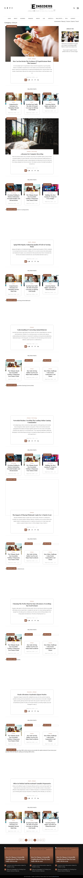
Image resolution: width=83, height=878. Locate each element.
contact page (74, 51)
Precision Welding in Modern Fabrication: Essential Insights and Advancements (13, 197)
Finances (30, 18)
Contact (73, 18)
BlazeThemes (56, 876)
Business (22, 18)
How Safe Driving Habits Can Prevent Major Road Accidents (32, 372)
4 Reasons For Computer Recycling (32, 154)
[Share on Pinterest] (35, 80)
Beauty (63, 21)
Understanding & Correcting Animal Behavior (32, 330)
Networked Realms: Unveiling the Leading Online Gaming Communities (32, 421)
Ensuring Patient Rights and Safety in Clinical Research (50, 106)
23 (37, 840)
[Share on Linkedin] (38, 80)
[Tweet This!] (29, 80)
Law (44, 18)
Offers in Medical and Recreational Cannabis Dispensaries (32, 783)
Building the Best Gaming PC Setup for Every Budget (50, 196)
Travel (77, 21)
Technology (34, 151)
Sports (73, 21)
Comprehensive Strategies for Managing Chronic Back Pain (13, 106)
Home (9, 18)
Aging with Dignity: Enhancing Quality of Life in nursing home (32, 246)
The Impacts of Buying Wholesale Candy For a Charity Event (32, 515)
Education (29, 692)
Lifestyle (50, 18)
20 (29, 840)
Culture (68, 21)
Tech (66, 18)
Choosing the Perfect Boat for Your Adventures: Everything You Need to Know (32, 605)
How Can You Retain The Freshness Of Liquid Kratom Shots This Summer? (32, 62)
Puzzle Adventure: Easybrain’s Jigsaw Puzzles (31, 694)
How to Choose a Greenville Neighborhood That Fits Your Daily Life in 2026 (15, 859)
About (15, 18)
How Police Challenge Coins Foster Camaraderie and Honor (50, 373)
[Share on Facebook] (32, 80)
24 (40, 840)
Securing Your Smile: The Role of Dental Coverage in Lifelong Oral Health (32, 106)
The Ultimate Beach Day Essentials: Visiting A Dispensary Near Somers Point (32, 197)
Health (38, 18)
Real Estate (59, 18)
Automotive (57, 21)
